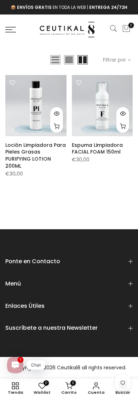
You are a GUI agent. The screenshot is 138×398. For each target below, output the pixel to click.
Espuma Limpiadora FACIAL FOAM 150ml (97, 149)
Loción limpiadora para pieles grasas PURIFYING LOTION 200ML (35, 156)
